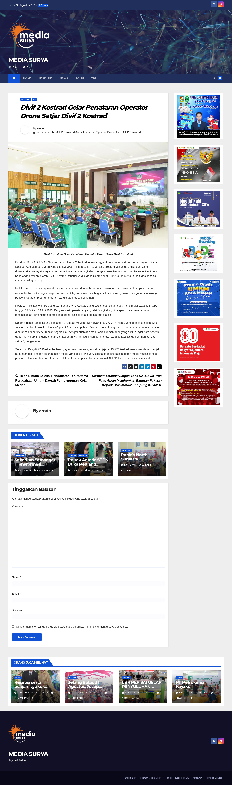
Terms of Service (213, 777)
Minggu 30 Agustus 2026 (33, 693)
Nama (16, 577)
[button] (214, 78)
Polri (80, 78)
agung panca (45, 470)
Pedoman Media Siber (149, 777)
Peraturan (197, 777)
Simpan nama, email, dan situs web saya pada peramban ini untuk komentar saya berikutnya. (72, 626)
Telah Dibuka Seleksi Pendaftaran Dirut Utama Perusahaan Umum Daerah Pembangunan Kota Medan (51, 380)
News (64, 78)
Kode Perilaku (182, 777)
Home (27, 78)
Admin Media (96, 470)
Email (16, 593)
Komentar (18, 506)
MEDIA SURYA (28, 59)
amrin (40, 128)
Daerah (72, 455)
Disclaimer (130, 777)
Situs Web (18, 610)
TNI (93, 78)
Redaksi (168, 777)
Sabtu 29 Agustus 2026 (140, 693)
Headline (45, 78)
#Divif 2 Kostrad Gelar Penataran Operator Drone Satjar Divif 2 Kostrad (98, 132)
